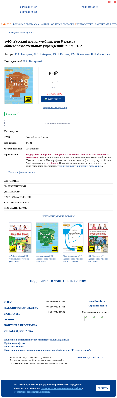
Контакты (12, 313)
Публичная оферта (14, 343)
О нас (8, 302)
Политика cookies (14, 346)
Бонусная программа (20, 325)
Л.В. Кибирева (43, 54)
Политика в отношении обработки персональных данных (36, 339)
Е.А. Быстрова (23, 54)
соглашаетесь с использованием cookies (61, 388)
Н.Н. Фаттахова (100, 54)
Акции (9, 319)
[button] (110, 243)
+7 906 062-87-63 (89, 7)
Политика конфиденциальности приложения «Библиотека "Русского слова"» (48, 350)
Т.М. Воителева (80, 54)
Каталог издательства (21, 307)
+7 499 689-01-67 (28, 7)
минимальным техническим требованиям (80, 166)
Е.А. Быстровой (32, 61)
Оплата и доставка (18, 331)
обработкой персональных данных (32, 392)
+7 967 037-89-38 (28, 12)
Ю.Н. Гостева (61, 54)
